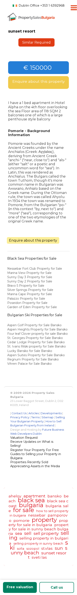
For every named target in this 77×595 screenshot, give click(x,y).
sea (18, 533)
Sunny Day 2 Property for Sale (29, 281)
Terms (35, 417)
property (44, 519)
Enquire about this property (38, 81)
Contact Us (19, 413)
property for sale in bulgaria (38, 522)
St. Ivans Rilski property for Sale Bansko (37, 346)
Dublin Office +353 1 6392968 (42, 5)
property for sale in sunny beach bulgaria (38, 529)
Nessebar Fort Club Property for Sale (34, 268)
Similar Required (36, 42)
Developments (51, 413)
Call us (57, 587)
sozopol (32, 549)
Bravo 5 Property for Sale (25, 286)
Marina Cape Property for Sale (29, 294)
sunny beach (39, 550)
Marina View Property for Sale (29, 273)
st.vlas (47, 548)
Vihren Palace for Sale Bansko (30, 364)
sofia (20, 549)
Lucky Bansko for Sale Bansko (30, 351)
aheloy (15, 496)
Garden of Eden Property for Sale (32, 307)
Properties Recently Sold (29, 462)
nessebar (37, 515)
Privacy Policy (19, 417)
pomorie (21, 520)
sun (59, 548)
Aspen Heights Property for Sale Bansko (37, 329)
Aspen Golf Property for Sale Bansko (34, 325)
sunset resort (47, 555)
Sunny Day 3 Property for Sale (29, 277)
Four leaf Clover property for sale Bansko (38, 334)
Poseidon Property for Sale (27, 303)
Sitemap (47, 417)
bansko (54, 496)
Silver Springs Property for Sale (30, 290)
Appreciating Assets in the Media (35, 466)
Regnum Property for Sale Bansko (33, 359)
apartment (34, 495)
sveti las (39, 557)
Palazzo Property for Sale (26, 298)
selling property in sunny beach (38, 543)
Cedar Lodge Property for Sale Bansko (36, 342)
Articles (33, 413)
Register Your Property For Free (34, 450)
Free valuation (20, 587)
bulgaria (31, 505)
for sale (23, 510)
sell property (46, 533)
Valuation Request (24, 438)
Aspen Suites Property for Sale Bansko (36, 355)
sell (27, 533)
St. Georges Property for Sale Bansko (35, 338)
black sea (31, 500)
